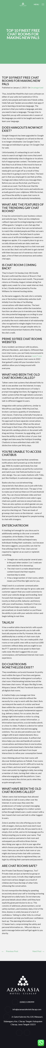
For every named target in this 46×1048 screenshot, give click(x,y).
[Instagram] (27, 1032)
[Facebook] (19, 1032)
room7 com (37, 356)
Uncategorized (37, 87)
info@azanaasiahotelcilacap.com (27, 1009)
